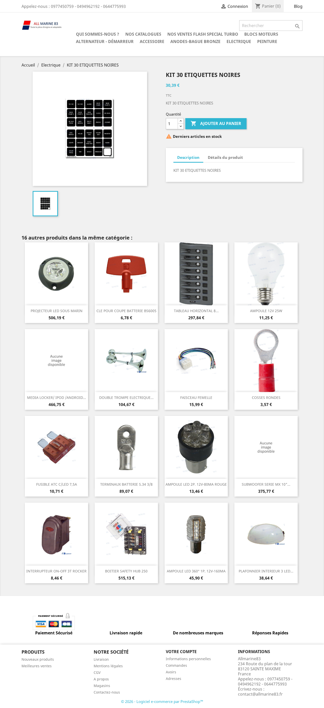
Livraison (101, 659)
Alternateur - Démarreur (105, 41)
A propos (101, 679)
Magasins (102, 685)
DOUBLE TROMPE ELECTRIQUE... (126, 397)
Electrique (239, 41)
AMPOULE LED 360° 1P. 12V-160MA (196, 571)
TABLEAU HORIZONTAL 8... (196, 310)
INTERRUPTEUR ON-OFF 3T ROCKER (56, 571)
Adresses (173, 678)
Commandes (176, 665)
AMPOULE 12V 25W (266, 310)
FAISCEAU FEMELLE (196, 397)
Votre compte (181, 651)
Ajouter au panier (216, 123)
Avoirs (171, 672)
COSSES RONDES (266, 397)
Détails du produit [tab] (225, 157)
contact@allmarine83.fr (260, 694)
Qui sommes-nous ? (97, 34)
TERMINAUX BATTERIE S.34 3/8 (126, 484)
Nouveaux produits (38, 659)
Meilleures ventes (37, 665)
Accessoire (152, 41)
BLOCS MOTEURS (261, 34)
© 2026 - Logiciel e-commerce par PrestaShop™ (162, 701)
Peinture (267, 41)
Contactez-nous (107, 692)
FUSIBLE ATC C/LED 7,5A (56, 484)
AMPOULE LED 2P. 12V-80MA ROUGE (196, 484)
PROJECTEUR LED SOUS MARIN (57, 310)
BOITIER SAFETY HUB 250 (126, 571)
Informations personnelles (188, 658)
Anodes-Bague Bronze (195, 41)
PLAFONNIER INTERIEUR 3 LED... (266, 571)
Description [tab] (188, 157)
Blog (298, 6)
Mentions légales (108, 665)
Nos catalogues (143, 34)
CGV (97, 672)
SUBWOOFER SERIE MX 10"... (266, 484)
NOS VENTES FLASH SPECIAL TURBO (202, 34)
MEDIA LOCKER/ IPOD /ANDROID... (56, 397)
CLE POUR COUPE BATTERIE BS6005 (126, 310)
